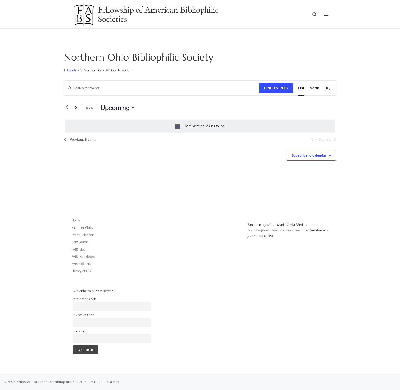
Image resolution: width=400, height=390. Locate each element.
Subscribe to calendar (308, 155)
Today (89, 107)
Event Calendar (82, 235)
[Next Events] (75, 107)
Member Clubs (82, 228)
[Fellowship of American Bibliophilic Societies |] (84, 12)
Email (79, 331)
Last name (83, 315)
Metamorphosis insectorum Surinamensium (278, 230)
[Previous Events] (66, 107)
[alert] (200, 126)
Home (76, 220)
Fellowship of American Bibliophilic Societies (52, 382)
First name (84, 299)
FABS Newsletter (83, 256)
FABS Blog (79, 249)
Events (71, 70)
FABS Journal (80, 242)
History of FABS (82, 271)
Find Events (276, 88)
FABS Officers (81, 264)
